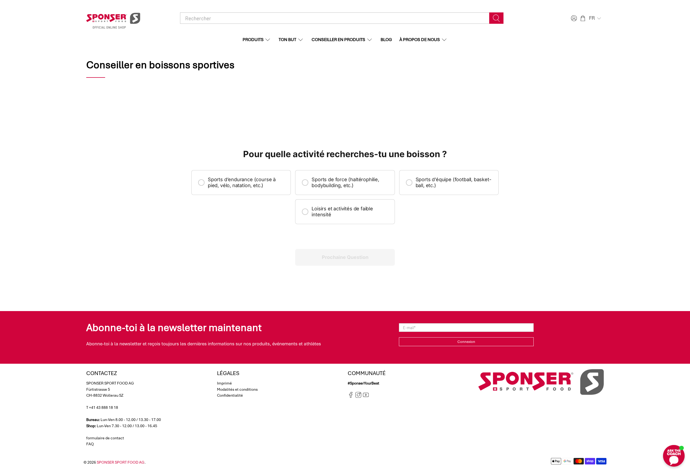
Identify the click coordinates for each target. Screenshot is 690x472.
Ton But (287, 39)
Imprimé (224, 383)
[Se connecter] (573, 18)
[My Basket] (583, 18)
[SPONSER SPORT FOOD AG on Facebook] (351, 396)
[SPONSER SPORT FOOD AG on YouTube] (366, 396)
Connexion (466, 341)
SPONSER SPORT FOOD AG (120, 462)
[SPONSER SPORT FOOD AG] (113, 18)
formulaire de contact (105, 438)
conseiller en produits (338, 39)
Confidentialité (230, 395)
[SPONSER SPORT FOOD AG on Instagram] (358, 396)
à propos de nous (419, 39)
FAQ (90, 443)
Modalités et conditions (237, 389)
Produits (253, 39)
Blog (386, 39)
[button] (595, 18)
